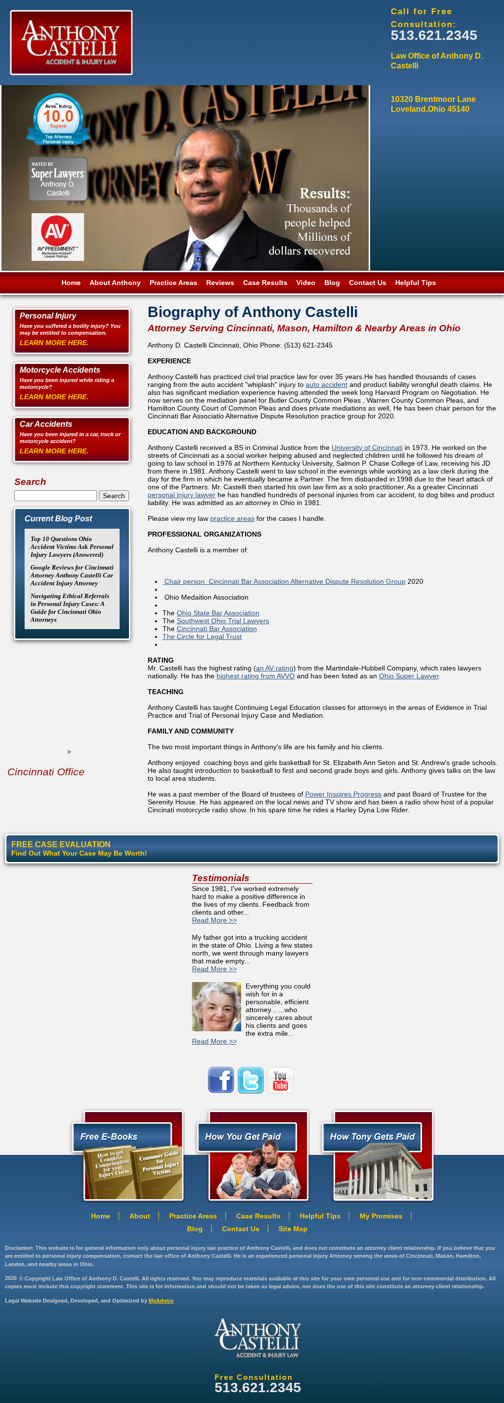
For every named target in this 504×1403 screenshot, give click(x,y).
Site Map (293, 1229)
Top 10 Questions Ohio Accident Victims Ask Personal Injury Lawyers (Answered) (72, 546)
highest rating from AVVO (256, 676)
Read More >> (214, 920)
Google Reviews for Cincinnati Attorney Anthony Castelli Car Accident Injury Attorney (72, 575)
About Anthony (115, 283)
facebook (222, 1080)
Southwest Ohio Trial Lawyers (223, 621)
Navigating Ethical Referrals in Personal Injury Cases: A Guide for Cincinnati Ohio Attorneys (70, 607)
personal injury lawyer (182, 495)
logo (257, 1338)
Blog (332, 283)
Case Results (265, 283)
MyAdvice (161, 1301)
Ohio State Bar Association (218, 613)
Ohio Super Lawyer (409, 676)
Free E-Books (125, 1154)
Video (305, 283)
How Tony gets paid (250, 1154)
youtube (281, 1080)
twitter (252, 1080)
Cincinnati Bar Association (217, 629)
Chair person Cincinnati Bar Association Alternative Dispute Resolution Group (284, 581)
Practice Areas (173, 283)
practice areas (232, 518)
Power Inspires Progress (343, 794)
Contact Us (367, 283)
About (139, 1216)
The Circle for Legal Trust (202, 636)
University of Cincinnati (367, 447)
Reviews (220, 283)
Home (71, 283)
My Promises (381, 1216)
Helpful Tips (415, 283)
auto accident (326, 384)
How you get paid (375, 1154)
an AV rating (274, 668)
